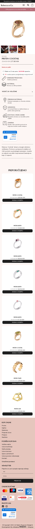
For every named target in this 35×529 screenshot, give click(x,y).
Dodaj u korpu (17, 200)
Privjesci (4, 435)
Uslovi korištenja (7, 447)
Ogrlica (4, 428)
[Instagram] (6, 506)
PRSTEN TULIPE (17, 378)
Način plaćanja (6, 449)
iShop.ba (30, 527)
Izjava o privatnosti (8, 454)
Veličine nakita (6, 444)
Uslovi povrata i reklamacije (10, 456)
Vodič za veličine (17, 91)
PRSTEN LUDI (17, 409)
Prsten (4, 426)
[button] (23, 5)
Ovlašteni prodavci (8, 462)
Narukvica (5, 430)
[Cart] (32, 5)
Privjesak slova (6, 433)
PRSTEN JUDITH (17, 225)
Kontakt (4, 458)
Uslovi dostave (6, 451)
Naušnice (4, 437)
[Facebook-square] (3, 506)
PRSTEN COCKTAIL (17, 195)
